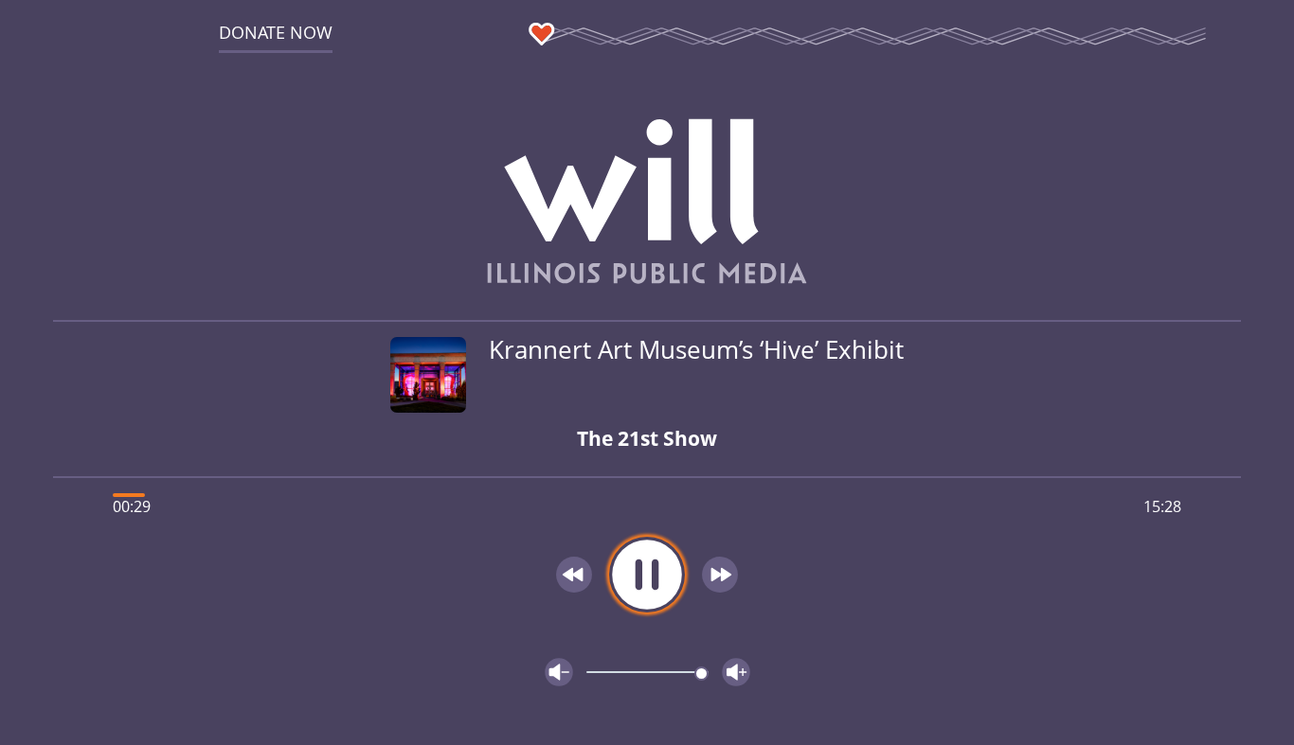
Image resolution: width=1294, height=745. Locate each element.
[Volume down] (559, 672)
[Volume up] (736, 672)
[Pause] (647, 574)
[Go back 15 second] (574, 574)
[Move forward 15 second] (720, 574)
